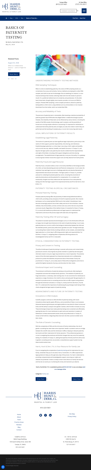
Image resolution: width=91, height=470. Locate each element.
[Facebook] (45, 415)
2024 (16, 18)
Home (19, 414)
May (22, 18)
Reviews (19, 425)
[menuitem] (19, 414)
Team (19, 419)
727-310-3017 (70, 444)
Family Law (45, 374)
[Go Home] (7, 18)
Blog (11, 18)
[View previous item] (9, 79)
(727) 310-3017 (81, 4)
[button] (3, 467)
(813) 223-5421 (61, 4)
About (19, 417)
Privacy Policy (72, 416)
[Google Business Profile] (40, 415)
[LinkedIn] (50, 415)
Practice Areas (19, 422)
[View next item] (15, 79)
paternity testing (62, 350)
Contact (19, 430)
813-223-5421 (45, 408)
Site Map (72, 414)
